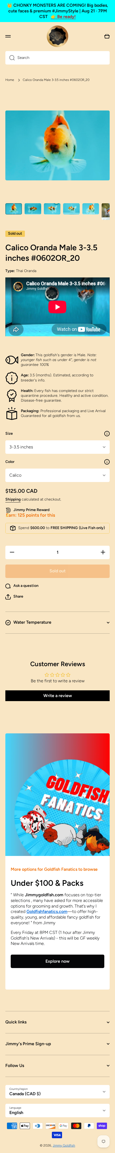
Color (9, 461)
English (16, 1112)
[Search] (10, 58)
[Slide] (107, 433)
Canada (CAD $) (25, 1093)
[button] (14, 596)
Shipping (13, 499)
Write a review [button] (57, 695)
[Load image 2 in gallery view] (33, 208)
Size (9, 433)
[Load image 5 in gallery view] (90, 208)
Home (9, 80)
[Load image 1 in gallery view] (13, 208)
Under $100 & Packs (47, 883)
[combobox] (57, 58)
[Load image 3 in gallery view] (52, 208)
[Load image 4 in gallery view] (71, 208)
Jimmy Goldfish (64, 1145)
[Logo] (57, 36)
